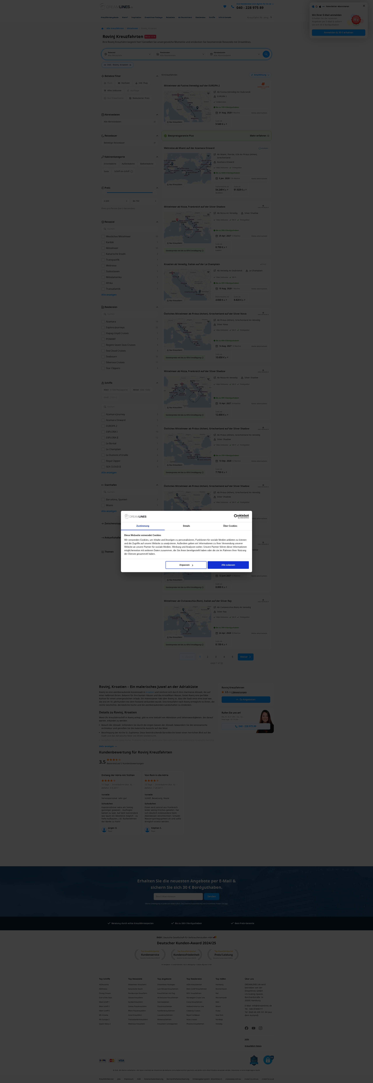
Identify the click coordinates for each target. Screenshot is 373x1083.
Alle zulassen (228, 565)
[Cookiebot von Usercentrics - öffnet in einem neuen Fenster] (236, 516)
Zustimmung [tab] (142, 526)
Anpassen (184, 565)
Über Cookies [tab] (230, 526)
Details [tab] (186, 526)
